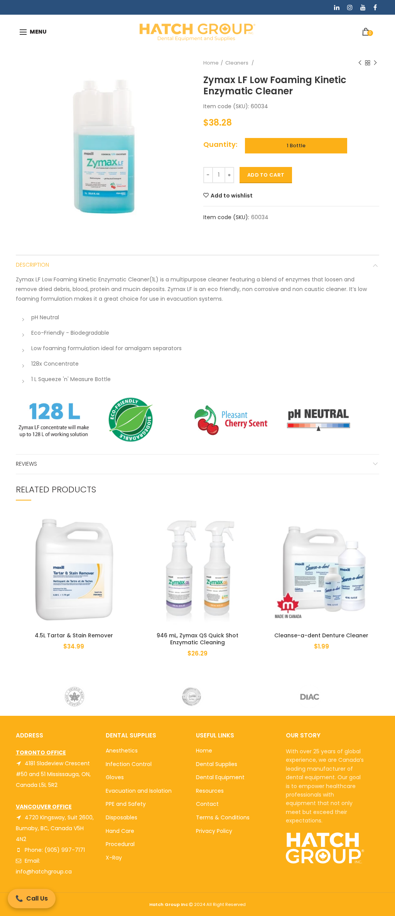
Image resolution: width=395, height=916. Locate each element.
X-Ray (114, 858)
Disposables (121, 817)
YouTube (363, 7)
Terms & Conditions (223, 817)
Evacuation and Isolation (139, 791)
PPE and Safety (126, 804)
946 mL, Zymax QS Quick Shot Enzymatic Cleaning (197, 639)
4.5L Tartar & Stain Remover (74, 635)
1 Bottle (296, 145)
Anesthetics (122, 750)
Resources (210, 791)
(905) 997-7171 (64, 850)
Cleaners (237, 62)
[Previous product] (360, 63)
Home (211, 62)
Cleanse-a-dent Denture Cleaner (321, 635)
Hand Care (120, 831)
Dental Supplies (216, 764)
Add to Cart (265, 175)
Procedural (120, 844)
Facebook (375, 7)
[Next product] (375, 63)
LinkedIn (337, 7)
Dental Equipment (220, 777)
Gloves (115, 777)
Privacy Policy (214, 831)
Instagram (350, 7)
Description (32, 265)
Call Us (31, 898)
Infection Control (129, 764)
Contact (207, 804)
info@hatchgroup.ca (44, 871)
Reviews (26, 464)
